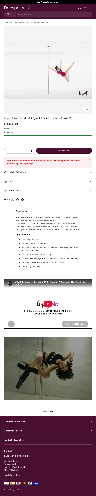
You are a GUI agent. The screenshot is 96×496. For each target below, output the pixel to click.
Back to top (48, 412)
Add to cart (64, 151)
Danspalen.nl (14, 490)
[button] (85, 8)
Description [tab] (22, 211)
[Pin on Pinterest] (22, 199)
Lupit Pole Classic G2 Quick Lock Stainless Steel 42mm (29, 22)
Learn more (55, 2)
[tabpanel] (48, 242)
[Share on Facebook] (17, 199)
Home (6, 22)
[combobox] (48, 14)
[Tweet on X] (12, 199)
